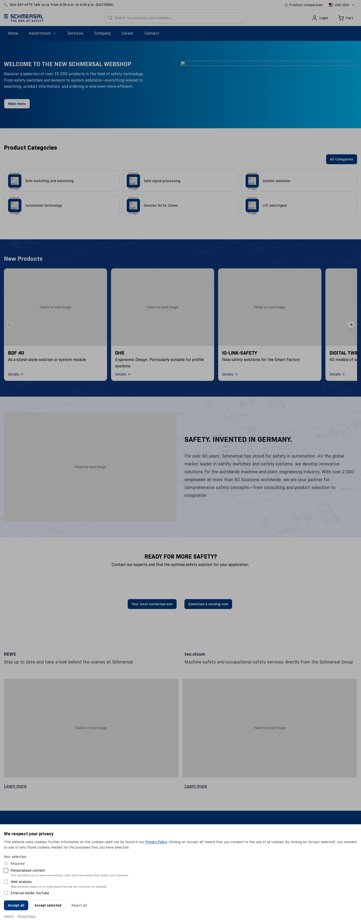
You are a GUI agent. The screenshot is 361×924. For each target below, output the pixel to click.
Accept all (16, 905)
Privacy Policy (156, 842)
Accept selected (47, 905)
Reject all (79, 905)
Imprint (9, 916)
